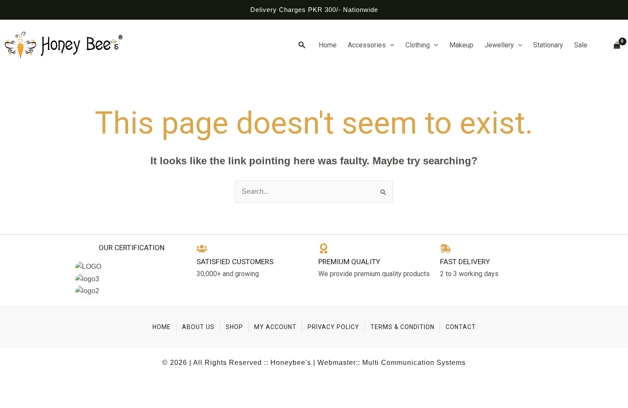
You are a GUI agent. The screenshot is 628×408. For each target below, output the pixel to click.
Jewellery (499, 45)
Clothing (417, 45)
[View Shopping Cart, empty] (613, 45)
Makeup (461, 45)
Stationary (548, 45)
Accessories (367, 45)
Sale (580, 45)
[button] (302, 45)
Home (328, 45)
